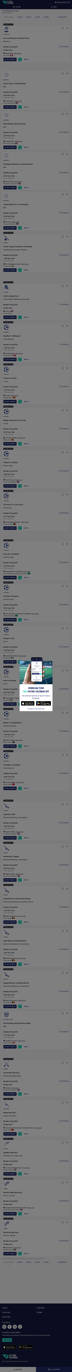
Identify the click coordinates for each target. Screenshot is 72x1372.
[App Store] (27, 703)
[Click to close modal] (50, 663)
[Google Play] (43, 703)
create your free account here (36, 708)
